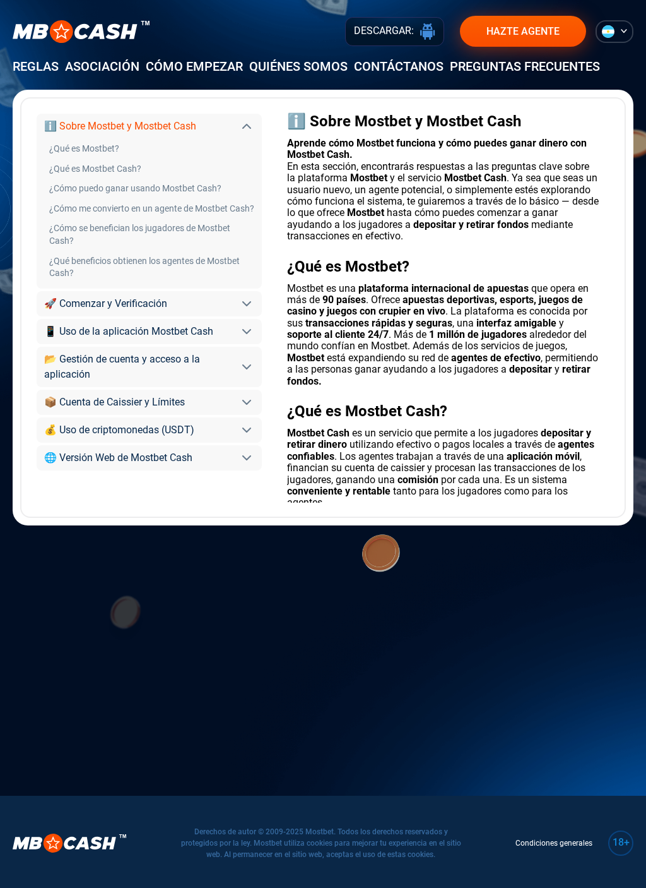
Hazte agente (523, 31)
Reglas (36, 66)
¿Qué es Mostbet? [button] (84, 148)
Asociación (102, 66)
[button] (149, 126)
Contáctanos (398, 66)
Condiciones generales (553, 843)
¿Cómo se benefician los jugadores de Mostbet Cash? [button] (139, 234)
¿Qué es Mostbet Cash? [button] (95, 169)
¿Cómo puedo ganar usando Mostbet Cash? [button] (135, 188)
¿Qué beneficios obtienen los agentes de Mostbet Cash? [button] (144, 267)
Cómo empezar (194, 66)
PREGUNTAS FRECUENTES (525, 66)
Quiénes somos (298, 66)
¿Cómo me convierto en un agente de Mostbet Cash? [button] (151, 208)
